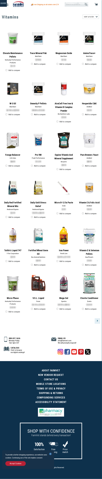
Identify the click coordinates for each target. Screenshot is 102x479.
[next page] (97, 321)
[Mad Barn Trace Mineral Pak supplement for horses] (38, 38)
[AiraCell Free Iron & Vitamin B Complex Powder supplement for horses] (63, 88)
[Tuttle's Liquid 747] (12, 235)
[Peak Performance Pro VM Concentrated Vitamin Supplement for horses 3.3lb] (38, 140)
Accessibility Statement (51, 402)
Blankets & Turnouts (19, 3)
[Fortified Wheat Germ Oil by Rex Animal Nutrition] (38, 235)
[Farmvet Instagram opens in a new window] (60, 352)
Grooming (38, 3)
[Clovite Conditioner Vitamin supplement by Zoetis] (89, 283)
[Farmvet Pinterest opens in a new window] (81, 352)
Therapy (59, 3)
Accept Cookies (15, 463)
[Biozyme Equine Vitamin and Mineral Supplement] (63, 140)
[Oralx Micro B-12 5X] (63, 187)
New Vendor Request (51, 375)
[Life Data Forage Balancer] (12, 140)
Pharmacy (71, 3)
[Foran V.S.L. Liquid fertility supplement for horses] (38, 283)
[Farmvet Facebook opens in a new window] (67, 352)
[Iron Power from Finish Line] (63, 235)
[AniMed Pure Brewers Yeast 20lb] (89, 140)
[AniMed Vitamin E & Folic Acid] (89, 187)
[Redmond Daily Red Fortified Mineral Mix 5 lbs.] (12, 187)
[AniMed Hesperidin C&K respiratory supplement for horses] (89, 88)
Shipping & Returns (51, 393)
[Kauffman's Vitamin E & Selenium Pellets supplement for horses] (89, 235)
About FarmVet (51, 370)
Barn (81, 3)
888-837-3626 (14, 338)
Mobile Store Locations (51, 384)
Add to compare (14, 70)
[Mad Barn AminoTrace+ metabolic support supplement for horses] (89, 38)
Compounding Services (51, 397)
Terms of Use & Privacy (51, 388)
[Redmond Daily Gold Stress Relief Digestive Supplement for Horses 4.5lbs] (38, 187)
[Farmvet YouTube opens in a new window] (74, 352)
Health (49, 3)
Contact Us (51, 379)
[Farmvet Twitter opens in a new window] (88, 352)
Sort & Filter (89, 17)
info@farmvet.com (64, 340)
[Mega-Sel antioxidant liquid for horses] (63, 283)
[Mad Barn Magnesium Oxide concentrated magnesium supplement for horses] (63, 38)
